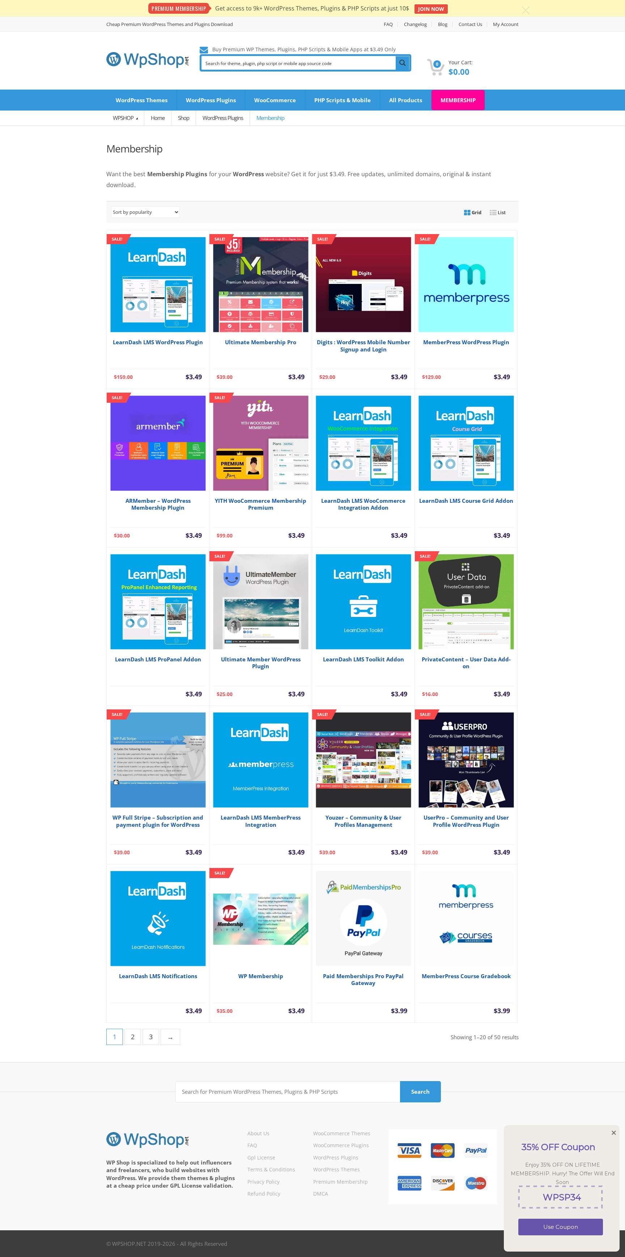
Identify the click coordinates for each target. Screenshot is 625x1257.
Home (158, 117)
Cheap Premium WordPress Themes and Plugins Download (169, 24)
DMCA (320, 1193)
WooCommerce (275, 100)
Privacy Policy (263, 1181)
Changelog (415, 24)
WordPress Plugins (211, 100)
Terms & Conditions (271, 1169)
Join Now (431, 8)
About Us (258, 1133)
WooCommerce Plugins (341, 1145)
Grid (476, 212)
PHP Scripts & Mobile (342, 100)
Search (420, 1091)
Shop (183, 117)
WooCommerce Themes (341, 1133)
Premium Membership (340, 1181)
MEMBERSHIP (458, 100)
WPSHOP (124, 117)
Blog (442, 24)
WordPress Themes (141, 100)
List (501, 212)
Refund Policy (263, 1193)
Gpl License (261, 1157)
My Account (506, 24)
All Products (405, 100)
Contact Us (470, 24)
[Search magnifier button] (402, 63)
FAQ (388, 24)
